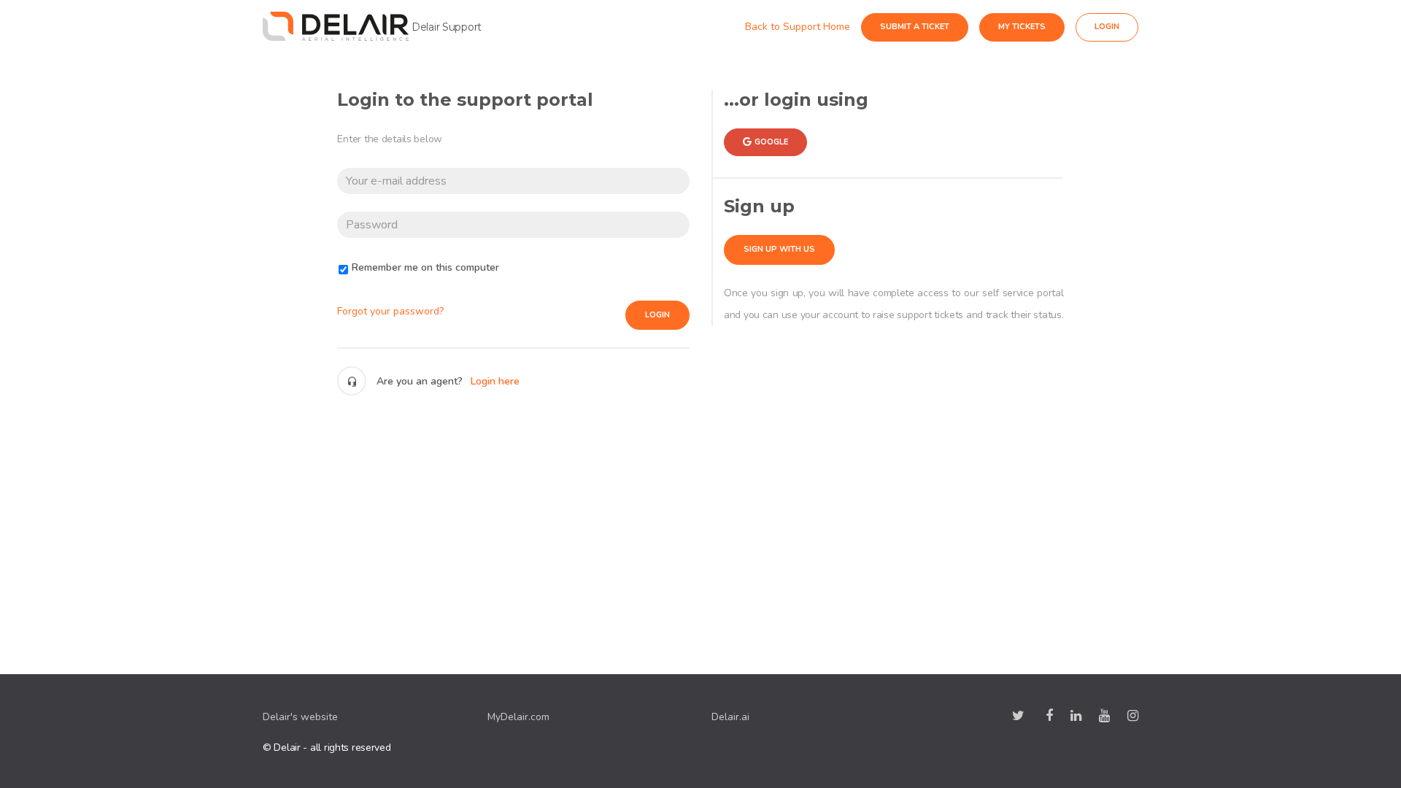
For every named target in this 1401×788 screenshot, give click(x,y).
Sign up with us (779, 249)
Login (657, 314)
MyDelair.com (518, 717)
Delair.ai (730, 717)
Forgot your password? (390, 311)
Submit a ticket (927, 26)
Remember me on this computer (425, 267)
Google (771, 141)
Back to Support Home (810, 27)
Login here (495, 381)
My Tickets (1035, 26)
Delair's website (300, 717)
